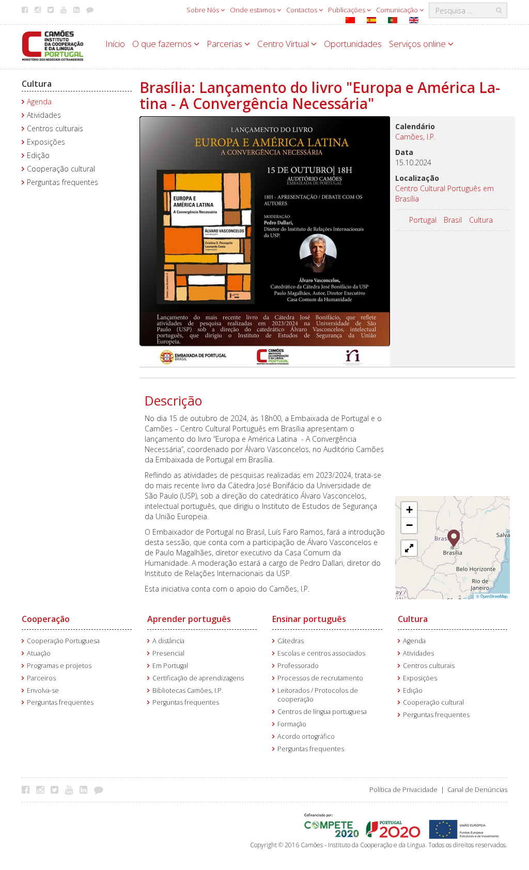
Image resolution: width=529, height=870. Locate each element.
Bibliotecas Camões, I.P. (187, 690)
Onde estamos (253, 9)
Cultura (37, 83)
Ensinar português (309, 619)
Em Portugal (170, 665)
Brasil (453, 220)
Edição (38, 155)
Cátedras (290, 640)
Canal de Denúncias (477, 789)
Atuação (39, 653)
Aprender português (189, 619)
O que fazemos (163, 44)
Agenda (39, 101)
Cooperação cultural (61, 169)
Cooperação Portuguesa (63, 640)
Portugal (423, 220)
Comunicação (397, 9)
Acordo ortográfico (306, 736)
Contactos (302, 9)
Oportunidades (353, 44)
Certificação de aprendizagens (198, 678)
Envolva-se (43, 690)
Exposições (46, 142)
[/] (53, 45)
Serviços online (418, 44)
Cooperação (46, 619)
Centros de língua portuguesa (322, 711)
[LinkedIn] (86, 789)
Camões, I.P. (415, 137)
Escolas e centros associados (321, 653)
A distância (168, 640)
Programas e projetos (59, 665)
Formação (291, 724)
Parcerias (225, 44)
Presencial (168, 653)
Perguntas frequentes (62, 182)
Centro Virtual (284, 44)
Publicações (347, 9)
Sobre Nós (203, 9)
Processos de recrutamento (320, 678)
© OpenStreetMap (491, 596)
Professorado (298, 665)
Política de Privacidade (403, 789)
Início (115, 44)
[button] (453, 537)
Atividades (44, 115)
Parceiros (41, 678)
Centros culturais (55, 128)
